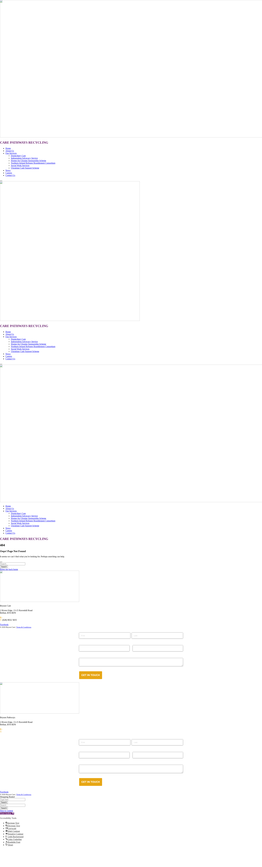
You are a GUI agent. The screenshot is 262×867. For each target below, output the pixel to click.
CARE (5, 142)
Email (82, 750)
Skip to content (6, 811)
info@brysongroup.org (13, 617)
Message (83, 762)
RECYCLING (38, 142)
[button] (7, 813)
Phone (136, 750)
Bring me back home (9, 569)
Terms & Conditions (23, 627)
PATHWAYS (19, 142)
